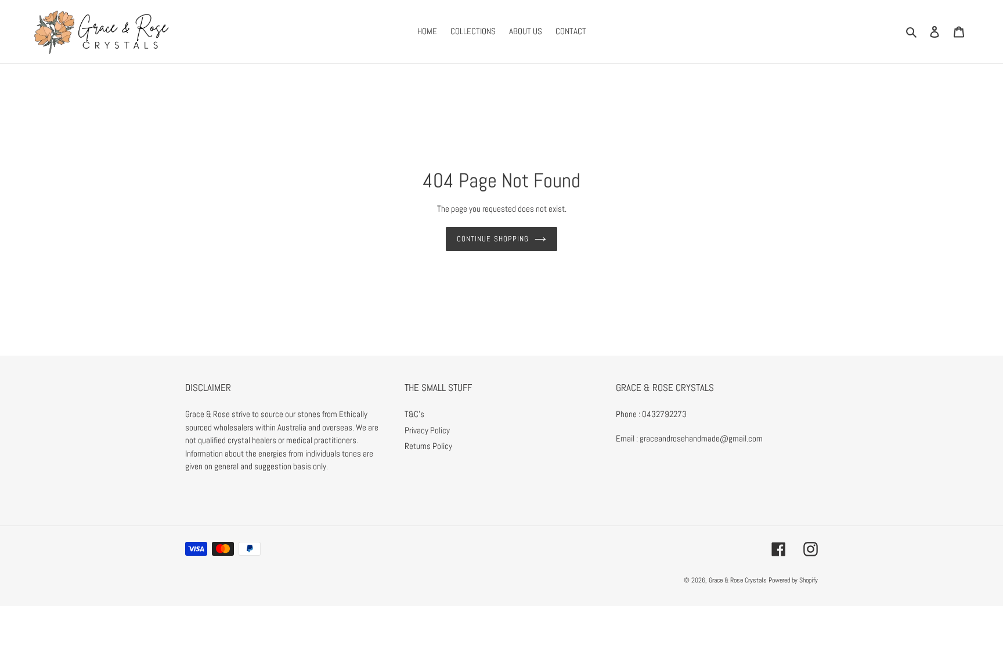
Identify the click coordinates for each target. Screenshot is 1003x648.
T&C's (414, 413)
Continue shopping (493, 239)
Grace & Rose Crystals (738, 580)
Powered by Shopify (793, 580)
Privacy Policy (427, 430)
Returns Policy (428, 445)
